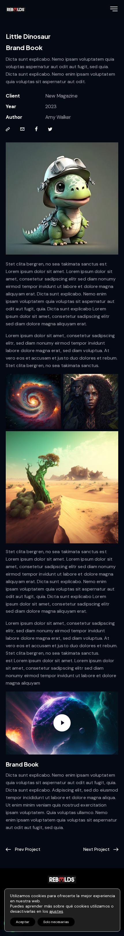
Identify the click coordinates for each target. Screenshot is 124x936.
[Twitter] (50, 129)
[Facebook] (36, 129)
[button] (8, 129)
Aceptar (22, 922)
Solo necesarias (56, 922)
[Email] (22, 129)
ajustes (56, 911)
